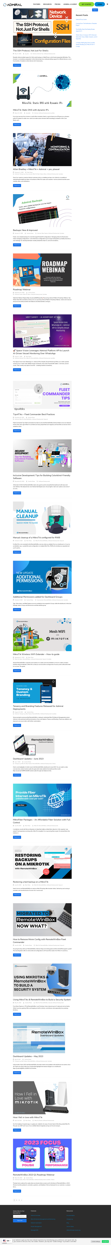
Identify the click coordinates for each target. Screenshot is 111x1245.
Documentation (71, 1215)
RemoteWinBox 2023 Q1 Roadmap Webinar (34, 1174)
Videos (54, 763)
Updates (61, 174)
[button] (107, 4)
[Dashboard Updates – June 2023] (34, 744)
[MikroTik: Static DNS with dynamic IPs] (42, 90)
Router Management (36, 1226)
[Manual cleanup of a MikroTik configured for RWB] (42, 518)
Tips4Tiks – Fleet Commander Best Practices (34, 414)
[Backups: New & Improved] (42, 210)
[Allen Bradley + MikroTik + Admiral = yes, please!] (42, 149)
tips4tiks (52, 113)
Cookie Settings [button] (96, 1241)
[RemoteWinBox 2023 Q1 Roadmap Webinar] (42, 1155)
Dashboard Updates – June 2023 (28, 758)
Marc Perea (29, 172)
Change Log (22, 174)
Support (46, 419)
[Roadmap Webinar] (42, 270)
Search (95, 10)
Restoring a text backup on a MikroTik (30, 881)
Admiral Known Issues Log (73, 1230)
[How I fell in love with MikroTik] (42, 1097)
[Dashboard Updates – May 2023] (39, 1038)
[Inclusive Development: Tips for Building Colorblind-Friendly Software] (42, 455)
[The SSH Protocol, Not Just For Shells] (42, 28)
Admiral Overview (35, 1215)
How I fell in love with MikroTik (27, 1117)
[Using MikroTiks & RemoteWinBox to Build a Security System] (42, 980)
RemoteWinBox (35, 358)
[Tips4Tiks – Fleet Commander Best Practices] (42, 394)
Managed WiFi (34, 1230)
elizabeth (28, 113)
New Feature (40, 174)
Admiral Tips (40, 53)
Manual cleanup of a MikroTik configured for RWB (36, 537)
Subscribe (19, 1220)
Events (21, 294)
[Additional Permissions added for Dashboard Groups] (42, 577)
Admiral (35, 53)
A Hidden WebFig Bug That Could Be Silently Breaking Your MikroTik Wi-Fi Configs (85, 44)
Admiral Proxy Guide (81, 19)
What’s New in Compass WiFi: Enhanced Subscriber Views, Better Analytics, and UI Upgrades (86, 37)
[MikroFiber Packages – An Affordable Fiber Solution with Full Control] (42, 800)
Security (50, 1002)
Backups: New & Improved (25, 230)
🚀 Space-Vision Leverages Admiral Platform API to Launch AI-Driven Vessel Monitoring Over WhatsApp (41, 352)
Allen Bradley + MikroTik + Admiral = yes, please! (36, 169)
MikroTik (35, 174)
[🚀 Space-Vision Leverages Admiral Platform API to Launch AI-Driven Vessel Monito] (42, 331)
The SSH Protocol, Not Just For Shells (30, 50)
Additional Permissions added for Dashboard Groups (37, 596)
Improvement (29, 174)
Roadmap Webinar (22, 289)
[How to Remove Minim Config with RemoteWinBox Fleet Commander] (42, 919)
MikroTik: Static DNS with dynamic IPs (31, 110)
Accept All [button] (105, 1241)
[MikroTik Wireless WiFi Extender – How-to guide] (42, 634)
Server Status (70, 1226)
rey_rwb (27, 53)
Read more (17, 65)
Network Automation (36, 1223)
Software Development (49, 53)
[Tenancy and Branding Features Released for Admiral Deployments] (34, 691)
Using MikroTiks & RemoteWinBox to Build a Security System (42, 999)
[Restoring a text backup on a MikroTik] (42, 862)
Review (40, 1120)
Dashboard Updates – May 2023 (28, 1056)
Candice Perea (30, 233)
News (45, 174)
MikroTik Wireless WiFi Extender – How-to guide (36, 654)
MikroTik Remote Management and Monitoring (43, 1219)
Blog (68, 1223)
